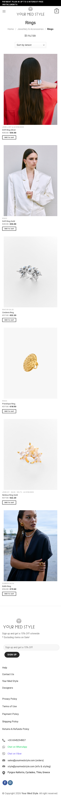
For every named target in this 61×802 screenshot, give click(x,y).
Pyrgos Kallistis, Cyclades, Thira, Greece (29, 772)
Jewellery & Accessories (30, 29)
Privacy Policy (9, 698)
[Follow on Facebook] (5, 782)
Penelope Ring (8, 403)
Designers (7, 687)
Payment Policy (10, 714)
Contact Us (8, 674)
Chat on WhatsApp (17, 746)
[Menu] (4, 11)
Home (11, 29)
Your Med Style (10, 681)
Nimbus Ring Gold (10, 495)
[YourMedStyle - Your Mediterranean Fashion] (30, 11)
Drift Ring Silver (9, 130)
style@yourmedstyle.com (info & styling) (29, 766)
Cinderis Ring (8, 312)
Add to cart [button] (9, 137)
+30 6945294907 (17, 740)
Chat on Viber (15, 753)
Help (4, 667)
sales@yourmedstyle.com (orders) (26, 760)
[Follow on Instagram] (10, 782)
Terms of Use (9, 706)
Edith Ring (6, 586)
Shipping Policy (10, 721)
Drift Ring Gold (8, 221)
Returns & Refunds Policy (15, 729)
